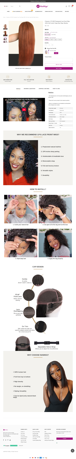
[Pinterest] (8, 440)
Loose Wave (53, 34)
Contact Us (28, 68)
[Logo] (42, 6)
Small (52, 39)
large (55, 39)
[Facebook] (3, 440)
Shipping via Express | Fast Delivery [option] (38, 1)
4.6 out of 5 (21, 445)
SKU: (46, 25)
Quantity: (47, 42)
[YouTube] (10, 440)
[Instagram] (6, 440)
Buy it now (59, 68)
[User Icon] (66, 6)
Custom (59, 39)
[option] (26, 43)
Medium (47, 39)
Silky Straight (47, 34)
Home (4, 17)
